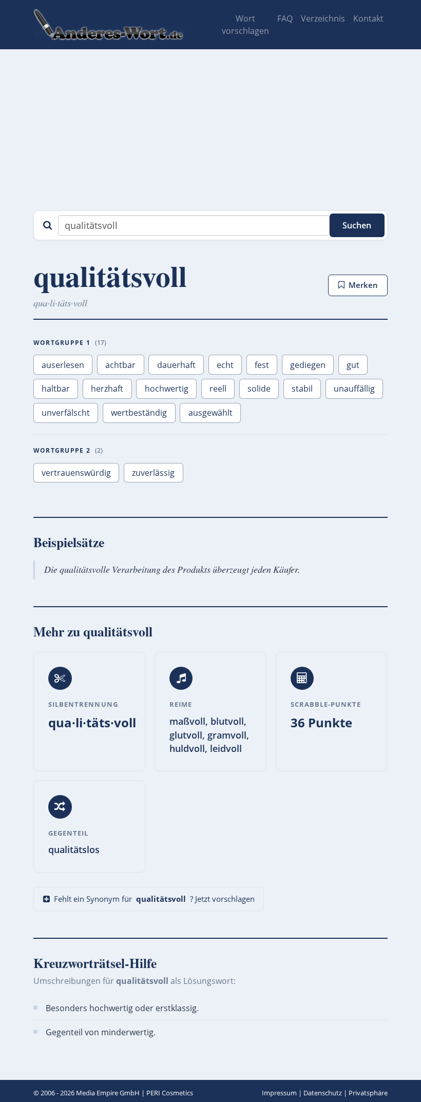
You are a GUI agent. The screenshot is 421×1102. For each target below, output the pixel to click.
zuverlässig (153, 472)
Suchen (356, 225)
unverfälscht (66, 412)
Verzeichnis (323, 18)
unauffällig (354, 388)
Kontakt (368, 18)
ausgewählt (210, 412)
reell (217, 388)
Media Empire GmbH (108, 1092)
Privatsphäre (368, 1092)
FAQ (285, 18)
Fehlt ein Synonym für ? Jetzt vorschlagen (154, 899)
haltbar (56, 388)
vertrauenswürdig (76, 472)
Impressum (279, 1092)
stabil (302, 388)
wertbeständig (139, 412)
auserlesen (63, 365)
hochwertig (166, 388)
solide (259, 388)
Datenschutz (322, 1092)
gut (353, 365)
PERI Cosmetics (169, 1092)
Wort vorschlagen (245, 24)
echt (225, 365)
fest (262, 365)
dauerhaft (176, 365)
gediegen (308, 365)
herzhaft (107, 388)
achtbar (120, 365)
